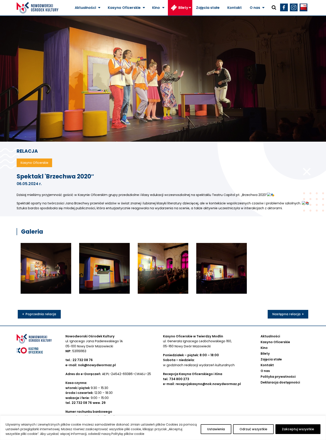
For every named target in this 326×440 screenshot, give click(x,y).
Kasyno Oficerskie (124, 7)
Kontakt (234, 7)
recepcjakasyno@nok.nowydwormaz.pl (208, 384)
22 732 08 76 (83, 360)
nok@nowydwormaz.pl (97, 365)
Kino (156, 7)
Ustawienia (216, 429)
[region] (163, 428)
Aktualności (85, 7)
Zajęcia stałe (208, 7)
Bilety (183, 7)
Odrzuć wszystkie (253, 429)
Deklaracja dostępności (280, 382)
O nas (255, 7)
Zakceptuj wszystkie (298, 429)
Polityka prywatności (278, 376)
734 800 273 (179, 379)
